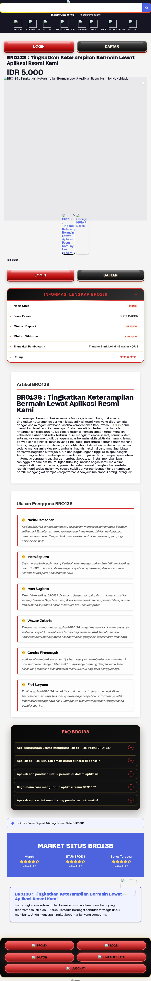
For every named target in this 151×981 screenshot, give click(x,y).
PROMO (42, 944)
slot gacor (75, 980)
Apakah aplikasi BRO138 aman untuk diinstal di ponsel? (58, 761)
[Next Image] (144, 149)
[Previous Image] (7, 149)
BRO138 (115, 425)
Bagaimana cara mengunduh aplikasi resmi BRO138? (56, 787)
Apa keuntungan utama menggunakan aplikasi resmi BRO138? (63, 748)
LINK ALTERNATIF (114, 957)
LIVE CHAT (78, 969)
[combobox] (71, 7)
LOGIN (39, 46)
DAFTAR (112, 46)
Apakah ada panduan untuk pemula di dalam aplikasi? (57, 774)
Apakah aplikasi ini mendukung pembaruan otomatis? (57, 800)
